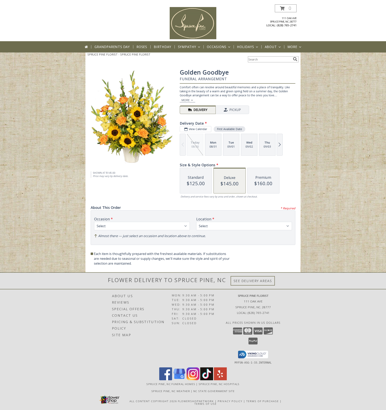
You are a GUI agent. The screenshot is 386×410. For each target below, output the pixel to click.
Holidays (245, 47)
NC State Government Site (214, 391)
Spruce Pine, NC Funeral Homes (170, 384)
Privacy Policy (230, 401)
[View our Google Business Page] (179, 379)
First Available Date (229, 129)
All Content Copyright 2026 (153, 401)
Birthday (162, 47)
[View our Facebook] (165, 379)
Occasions (216, 47)
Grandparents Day (112, 47)
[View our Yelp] (220, 379)
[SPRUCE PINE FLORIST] (193, 23)
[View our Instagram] (193, 379)
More (292, 47)
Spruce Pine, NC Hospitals (219, 384)
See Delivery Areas (253, 280)
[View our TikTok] (206, 379)
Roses (142, 47)
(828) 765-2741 (287, 25)
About (271, 47)
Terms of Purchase (262, 401)
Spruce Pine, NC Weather (170, 391)
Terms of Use (205, 404)
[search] (295, 59)
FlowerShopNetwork (196, 401)
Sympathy (187, 47)
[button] (286, 8)
